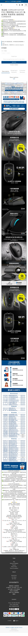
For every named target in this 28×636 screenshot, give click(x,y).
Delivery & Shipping (14, 563)
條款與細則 (17, 627)
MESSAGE (14, 62)
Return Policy (14, 566)
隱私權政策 (8, 627)
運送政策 (20, 627)
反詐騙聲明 (12, 627)
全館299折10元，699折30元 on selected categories (13, 44)
